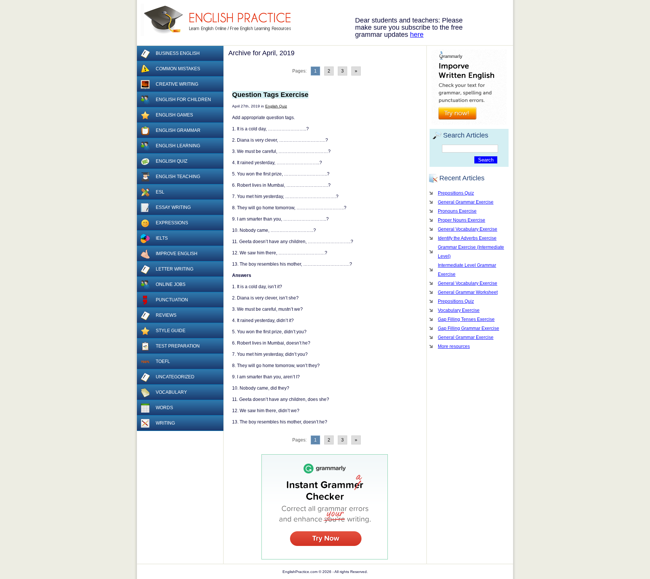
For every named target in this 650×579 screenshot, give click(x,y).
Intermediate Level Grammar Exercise (467, 270)
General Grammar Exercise (466, 202)
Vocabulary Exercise (459, 310)
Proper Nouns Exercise (461, 220)
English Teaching (178, 176)
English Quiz (276, 106)
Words (164, 407)
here (417, 34)
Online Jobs (170, 284)
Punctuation (172, 299)
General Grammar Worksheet (468, 292)
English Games (174, 115)
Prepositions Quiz (456, 193)
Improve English (176, 253)
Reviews (166, 315)
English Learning (178, 145)
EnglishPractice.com (221, 20)
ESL (160, 192)
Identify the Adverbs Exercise (467, 238)
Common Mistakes (178, 68)
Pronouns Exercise (457, 211)
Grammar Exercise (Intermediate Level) (471, 252)
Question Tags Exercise (270, 94)
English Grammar (178, 130)
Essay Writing (173, 207)
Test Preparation (178, 346)
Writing (165, 423)
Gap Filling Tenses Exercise (466, 319)
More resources (454, 346)
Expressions (172, 222)
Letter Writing (174, 269)
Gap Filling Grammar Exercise (468, 328)
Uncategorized (175, 376)
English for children (183, 99)
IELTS (162, 238)
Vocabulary (171, 392)
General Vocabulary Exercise (467, 229)
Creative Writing (177, 84)
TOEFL (163, 361)
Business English (178, 53)
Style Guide (170, 330)
